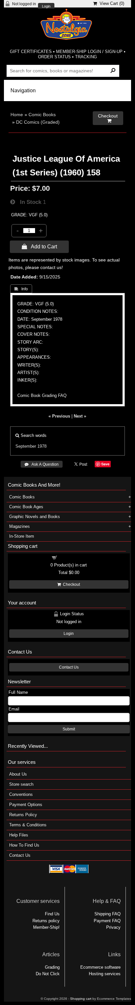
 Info (21, 289)
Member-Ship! (46, 927)
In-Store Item (21, 536)
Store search (21, 784)
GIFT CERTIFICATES (31, 51)
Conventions (21, 794)
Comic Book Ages (26, 506)
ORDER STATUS (54, 56)
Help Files (18, 835)
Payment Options (25, 804)
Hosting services (105, 973)
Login (46, 6)
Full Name (18, 692)
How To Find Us (24, 845)
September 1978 (31, 446)
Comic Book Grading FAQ (42, 395)
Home (16, 114)
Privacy (113, 927)
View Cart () (110, 3)
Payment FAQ (107, 920)
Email (14, 709)
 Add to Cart (39, 246)
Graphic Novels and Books (34, 516)
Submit (69, 729)
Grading (52, 967)
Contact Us (69, 667)
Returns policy (46, 920)
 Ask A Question (42, 464)
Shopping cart (73, 557)
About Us (18, 774)
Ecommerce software (100, 967)
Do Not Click (48, 973)
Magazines (19, 526)
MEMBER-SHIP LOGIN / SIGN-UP (89, 51)
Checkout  (108, 118)
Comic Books (42, 114)
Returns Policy (23, 814)
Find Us (52, 913)
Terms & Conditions (28, 824)
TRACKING (86, 56)
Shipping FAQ (107, 913)
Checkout (70, 584)
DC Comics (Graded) (38, 122)
